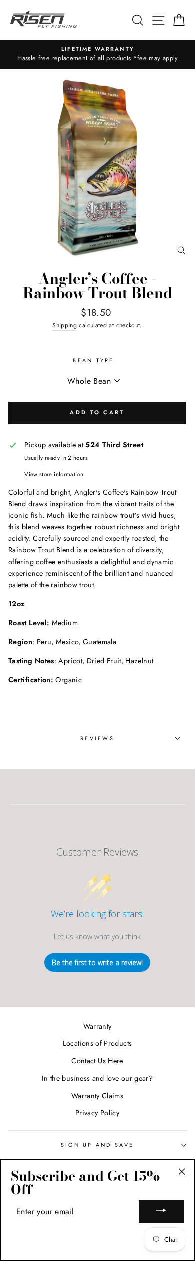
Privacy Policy (98, 1113)
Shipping (64, 325)
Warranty (98, 1026)
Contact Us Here (97, 1061)
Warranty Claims (98, 1096)
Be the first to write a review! (97, 962)
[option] (97, 54)
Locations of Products (97, 1043)
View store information (54, 474)
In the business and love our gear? (97, 1078)
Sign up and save (97, 1145)
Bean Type (93, 360)
